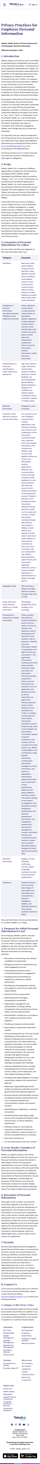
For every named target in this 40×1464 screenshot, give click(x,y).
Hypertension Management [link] (8, 1346)
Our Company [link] (27, 1363)
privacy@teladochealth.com (14, 146)
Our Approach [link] (27, 1330)
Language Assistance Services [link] (7, 1404)
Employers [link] (26, 1333)
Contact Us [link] (7, 1389)
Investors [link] (25, 1380)
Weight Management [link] (8, 1337)
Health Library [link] (9, 1392)
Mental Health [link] (8, 1333)
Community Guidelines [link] (8, 1409)
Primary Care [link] (8, 1355)
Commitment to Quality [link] (9, 1364)
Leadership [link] (26, 1369)
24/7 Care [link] (7, 1330)
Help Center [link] (8, 1394)
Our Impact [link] (26, 1366)
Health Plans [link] (27, 1336)
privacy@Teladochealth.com (14, 1297)
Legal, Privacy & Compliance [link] (9, 1398)
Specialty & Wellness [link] (7, 1351)
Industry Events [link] (28, 1375)
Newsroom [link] (26, 1377)
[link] (33, 5)
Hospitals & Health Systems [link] (29, 1340)
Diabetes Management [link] (8, 1342)
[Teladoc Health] (14, 4)
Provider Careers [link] (9, 1368)
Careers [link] (25, 1372)
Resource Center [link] (28, 1343)
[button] (4, 5)
